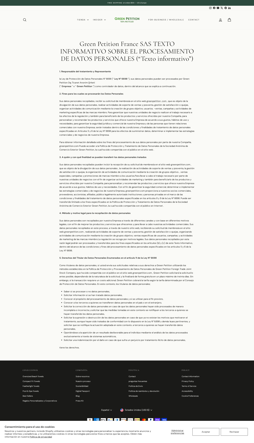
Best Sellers (28, 396)
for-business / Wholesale (166, 19)
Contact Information (190, 376)
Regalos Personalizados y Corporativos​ (40, 401)
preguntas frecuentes (138, 381)
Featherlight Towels (31, 386)
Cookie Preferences (190, 396)
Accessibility (187, 391)
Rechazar (234, 431)
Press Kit (79, 401)
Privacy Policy (188, 381)
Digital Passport (83, 391)
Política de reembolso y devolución (144, 391)
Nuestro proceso (83, 381)
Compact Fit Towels (31, 381)
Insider (98, 19)
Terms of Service (189, 386)
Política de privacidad (41, 436)
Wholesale (133, 396)
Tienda (81, 19)
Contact (193, 19)
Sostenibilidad (82, 386)
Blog (78, 396)
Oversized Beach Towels (33, 376)
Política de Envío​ (136, 386)
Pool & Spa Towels (31, 391)
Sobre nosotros (83, 376)
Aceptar (206, 431)
